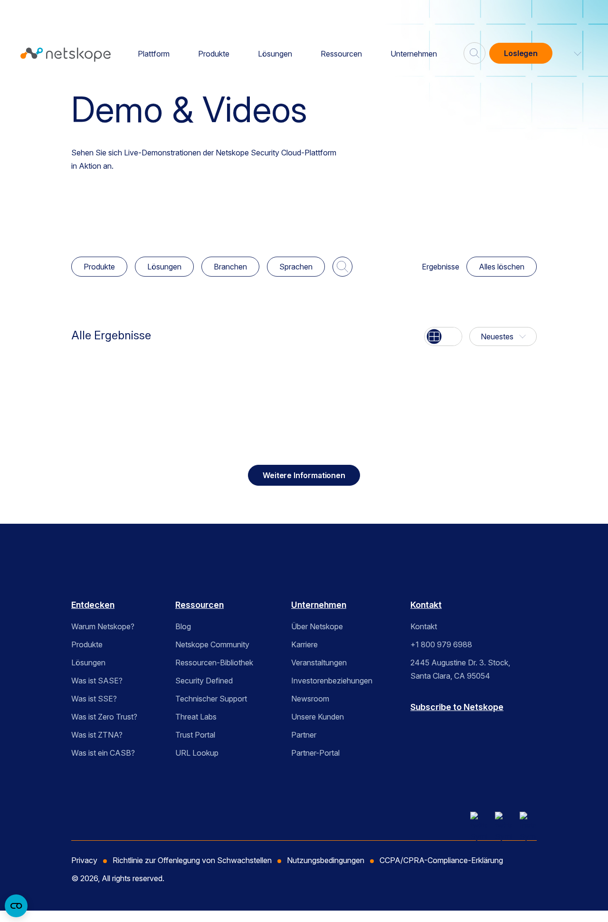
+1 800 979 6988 (441, 644)
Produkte (213, 53)
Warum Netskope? (102, 626)
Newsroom (310, 698)
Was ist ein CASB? (103, 753)
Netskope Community (212, 644)
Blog (183, 626)
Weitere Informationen (304, 475)
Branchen (230, 266)
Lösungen (275, 53)
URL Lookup (196, 753)
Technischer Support (211, 698)
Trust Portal (195, 735)
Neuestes (497, 336)
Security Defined (204, 680)
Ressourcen (341, 53)
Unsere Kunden (317, 716)
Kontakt (426, 605)
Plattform (154, 53)
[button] (572, 53)
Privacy (84, 860)
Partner (303, 735)
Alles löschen (501, 266)
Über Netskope (317, 626)
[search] (474, 49)
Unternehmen (413, 53)
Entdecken (92, 605)
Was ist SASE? (97, 680)
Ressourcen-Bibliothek (214, 662)
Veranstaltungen (319, 662)
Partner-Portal (315, 753)
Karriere (304, 644)
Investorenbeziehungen (331, 680)
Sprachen (296, 266)
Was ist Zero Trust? (104, 716)
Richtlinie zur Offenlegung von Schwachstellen (192, 860)
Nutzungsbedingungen (325, 860)
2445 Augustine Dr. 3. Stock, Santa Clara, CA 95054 (460, 669)
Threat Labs (196, 716)
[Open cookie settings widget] (16, 905)
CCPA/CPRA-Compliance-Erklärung (441, 860)
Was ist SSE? (94, 698)
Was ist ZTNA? (97, 735)
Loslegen (521, 53)
